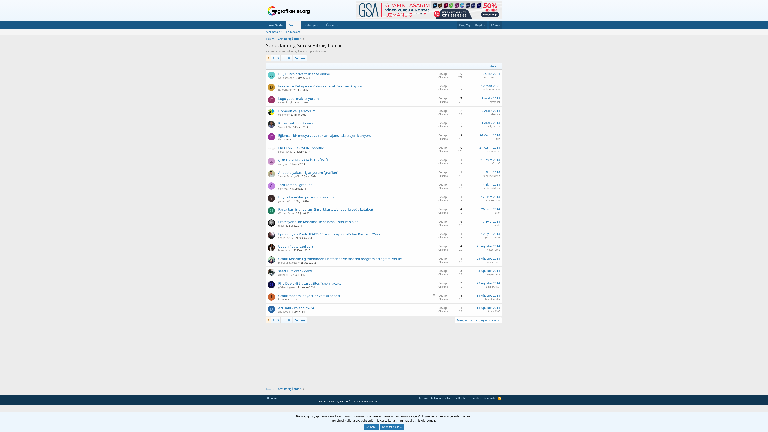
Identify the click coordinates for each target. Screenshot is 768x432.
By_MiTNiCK (285, 90)
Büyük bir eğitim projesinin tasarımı (306, 197)
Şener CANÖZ (286, 238)
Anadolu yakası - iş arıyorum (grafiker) (308, 172)
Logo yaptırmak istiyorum (298, 98)
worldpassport (286, 78)
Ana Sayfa (276, 25)
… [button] (283, 58)
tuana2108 (494, 311)
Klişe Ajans (494, 126)
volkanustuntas (491, 89)
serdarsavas (285, 151)
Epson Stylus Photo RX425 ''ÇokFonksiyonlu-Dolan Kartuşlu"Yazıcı (330, 234)
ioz (279, 299)
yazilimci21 (284, 201)
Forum (293, 25)
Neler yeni (311, 25)
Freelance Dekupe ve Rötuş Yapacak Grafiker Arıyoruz (321, 86)
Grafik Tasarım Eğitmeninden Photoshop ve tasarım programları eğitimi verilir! (340, 258)
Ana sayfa (489, 398)
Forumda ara (292, 32)
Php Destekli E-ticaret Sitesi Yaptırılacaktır (310, 283)
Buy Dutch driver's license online (304, 74)
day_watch (284, 312)
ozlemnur (283, 114)
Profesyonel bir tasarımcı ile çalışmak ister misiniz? (318, 221)
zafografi (283, 164)
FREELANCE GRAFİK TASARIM (301, 147)
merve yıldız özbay (288, 262)
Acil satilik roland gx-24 (296, 308)
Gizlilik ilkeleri (462, 398)
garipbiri (283, 275)
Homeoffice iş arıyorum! (297, 111)
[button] (321, 25)
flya (280, 139)
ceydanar (495, 102)
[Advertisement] (384, 355)
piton (497, 212)
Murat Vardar (492, 299)
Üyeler (330, 25)
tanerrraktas (493, 200)
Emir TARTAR (493, 286)
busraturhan (285, 250)
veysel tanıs (493, 249)
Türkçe (273, 398)
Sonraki (299, 58)
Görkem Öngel (286, 213)
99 (289, 58)
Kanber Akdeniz (491, 176)
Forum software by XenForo (348, 401)
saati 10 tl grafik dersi (295, 271)
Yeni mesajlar (273, 32)
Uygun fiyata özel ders (296, 246)
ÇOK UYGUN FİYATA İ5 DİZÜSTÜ (303, 160)
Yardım (477, 398)
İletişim (423, 398)
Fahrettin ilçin (285, 102)
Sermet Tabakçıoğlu (289, 176)
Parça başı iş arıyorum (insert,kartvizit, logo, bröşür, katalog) (325, 209)
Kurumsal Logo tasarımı (297, 123)
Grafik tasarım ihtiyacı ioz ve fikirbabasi (309, 295)
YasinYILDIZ (284, 127)
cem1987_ (284, 188)
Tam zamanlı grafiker (295, 184)
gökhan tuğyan (286, 287)
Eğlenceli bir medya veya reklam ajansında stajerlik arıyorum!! (327, 135)
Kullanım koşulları (440, 398)
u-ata (281, 225)
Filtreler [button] (493, 66)
